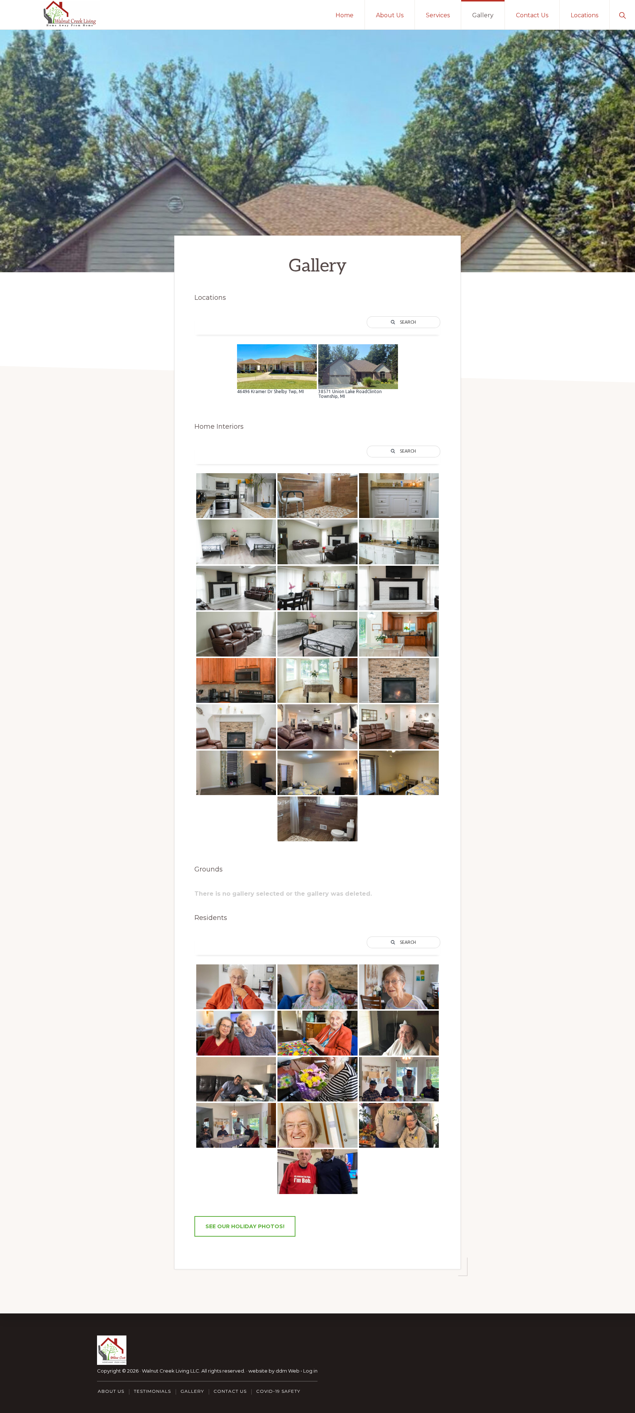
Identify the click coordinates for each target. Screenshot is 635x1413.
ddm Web (287, 1371)
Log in (310, 1371)
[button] (622, 14)
